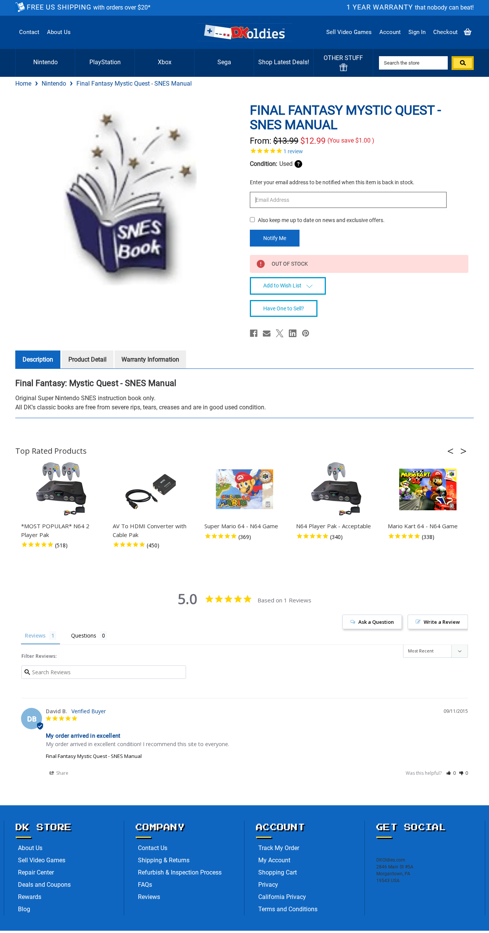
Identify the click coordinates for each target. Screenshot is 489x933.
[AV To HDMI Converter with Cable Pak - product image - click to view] (152, 489)
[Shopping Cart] (467, 32)
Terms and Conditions (287, 909)
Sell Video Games (349, 32)
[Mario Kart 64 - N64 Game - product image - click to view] (427, 489)
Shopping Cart (277, 872)
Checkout (445, 32)
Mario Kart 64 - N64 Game (423, 526)
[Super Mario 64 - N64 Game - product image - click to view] (244, 489)
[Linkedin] (292, 333)
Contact (29, 32)
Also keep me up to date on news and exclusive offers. (321, 220)
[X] (279, 333)
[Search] (463, 63)
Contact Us (152, 848)
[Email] (266, 333)
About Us (59, 32)
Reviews (149, 897)
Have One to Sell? (283, 308)
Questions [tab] (83, 635)
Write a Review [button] (442, 621)
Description (38, 359)
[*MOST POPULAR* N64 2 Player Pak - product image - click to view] (61, 489)
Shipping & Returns (163, 860)
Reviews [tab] (35, 635)
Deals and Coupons (44, 884)
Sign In (417, 32)
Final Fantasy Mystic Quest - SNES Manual (94, 756)
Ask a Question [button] (376, 621)
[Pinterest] (305, 333)
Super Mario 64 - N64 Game (241, 526)
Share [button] (61, 773)
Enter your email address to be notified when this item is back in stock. (332, 182)
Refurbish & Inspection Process (180, 872)
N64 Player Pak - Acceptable (333, 526)
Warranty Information (150, 359)
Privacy (268, 884)
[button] (452, 451)
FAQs (145, 884)
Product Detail (87, 359)
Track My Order (278, 848)
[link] (359, 150)
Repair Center (36, 872)
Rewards (29, 897)
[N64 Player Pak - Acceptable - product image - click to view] (336, 489)
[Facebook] (253, 333)
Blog (24, 909)
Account (390, 32)
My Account (274, 860)
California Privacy (282, 897)
